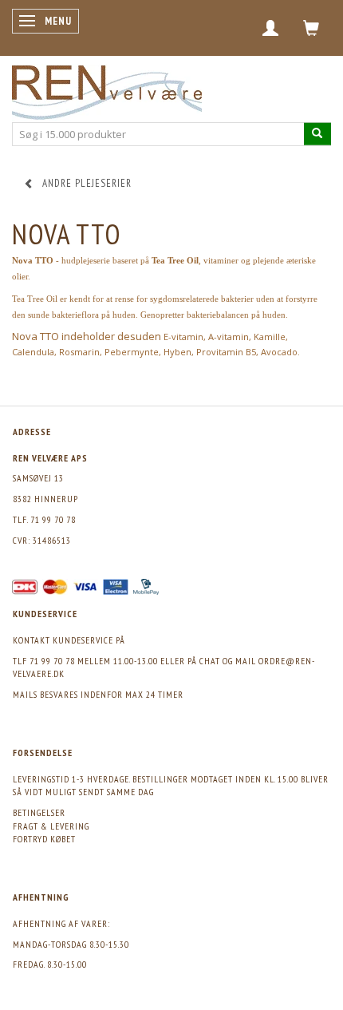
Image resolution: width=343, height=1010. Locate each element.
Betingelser (39, 812)
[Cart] (311, 28)
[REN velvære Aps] (107, 89)
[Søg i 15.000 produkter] (317, 133)
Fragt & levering (51, 826)
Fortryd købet (44, 839)
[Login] (270, 28)
